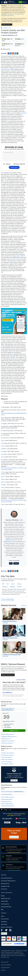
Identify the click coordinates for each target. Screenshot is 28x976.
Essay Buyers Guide (7, 799)
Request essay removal (8, 675)
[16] (2, 272)
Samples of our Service (8, 741)
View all (24, 605)
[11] (17, 228)
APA (3, 584)
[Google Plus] (10, 930)
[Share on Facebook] (8, 53)
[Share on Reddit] (13, 53)
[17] (11, 286)
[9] (11, 205)
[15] (5, 265)
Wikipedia (12, 586)
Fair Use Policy (5, 919)
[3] (17, 85)
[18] (19, 299)
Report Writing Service (8, 734)
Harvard (19, 584)
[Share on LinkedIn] (15, 53)
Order (20, 2)
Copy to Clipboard (7, 599)
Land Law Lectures (7, 757)
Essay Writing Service (6, 878)
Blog (2, 909)
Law (10, 27)
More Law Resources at (12, 791)
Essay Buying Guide (6, 906)
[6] (19, 136)
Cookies (3, 970)
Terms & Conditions (6, 964)
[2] (13, 69)
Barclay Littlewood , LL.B (10, 35)
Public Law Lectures (7, 759)
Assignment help (5, 886)
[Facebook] (2, 930)
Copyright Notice (5, 967)
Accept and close (6, 24)
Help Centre (4, 924)
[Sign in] (26, 2)
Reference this (6, 49)
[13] (24, 256)
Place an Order (14, 837)
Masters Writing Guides (8, 806)
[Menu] (2, 2)
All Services (4, 889)
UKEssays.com (9, 539)
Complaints (4, 921)
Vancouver (5, 586)
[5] (6, 114)
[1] (16, 66)
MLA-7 (13, 584)
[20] (12, 352)
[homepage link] (1, 27)
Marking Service (6, 738)
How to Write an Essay (8, 797)
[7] (17, 137)
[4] (5, 97)
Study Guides (4, 901)
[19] (9, 347)
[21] (14, 357)
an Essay (14, 730)
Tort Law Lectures (6, 761)
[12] (8, 247)
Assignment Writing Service (9, 736)
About (2, 916)
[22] (25, 357)
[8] (14, 186)
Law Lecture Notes (7, 794)
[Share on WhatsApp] (17, 53)
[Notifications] (24, 2)
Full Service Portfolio (7, 743)
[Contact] (23, 2)
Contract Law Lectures (8, 753)
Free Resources (5, 904)
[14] (22, 259)
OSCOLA (19, 586)
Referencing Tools (6, 801)
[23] (22, 365)
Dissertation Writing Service (8, 880)
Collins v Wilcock (16, 259)
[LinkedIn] (6, 930)
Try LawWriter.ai (8, 692)
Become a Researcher (6, 927)
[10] (20, 209)
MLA (8, 584)
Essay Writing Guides (7, 803)
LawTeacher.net (7, 541)
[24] (11, 383)
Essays (5, 27)
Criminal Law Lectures (7, 755)
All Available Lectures (7, 764)
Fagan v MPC (19, 256)
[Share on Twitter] (11, 53)
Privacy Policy (4, 962)
